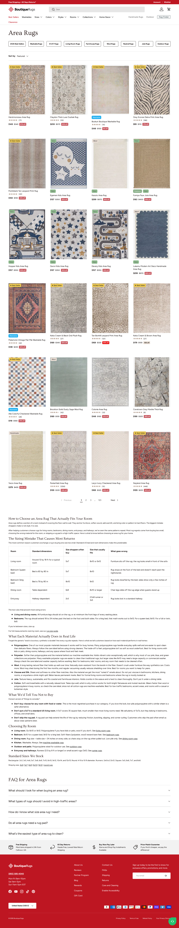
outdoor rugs (75, 746)
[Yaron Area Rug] (27, 456)
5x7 (25, 765)
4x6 (21, 765)
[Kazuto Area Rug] (110, 164)
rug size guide (52, 631)
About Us (78, 865)
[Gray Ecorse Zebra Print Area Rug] (152, 90)
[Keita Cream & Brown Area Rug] (152, 308)
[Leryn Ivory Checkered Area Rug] (110, 456)
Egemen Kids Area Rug (60, 195)
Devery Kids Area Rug (101, 266)
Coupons (78, 890)
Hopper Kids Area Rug (18, 266)
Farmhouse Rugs (92, 44)
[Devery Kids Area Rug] (110, 234)
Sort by (11, 56)
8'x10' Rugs (53, 44)
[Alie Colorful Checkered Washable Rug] (27, 382)
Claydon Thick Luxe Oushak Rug (64, 117)
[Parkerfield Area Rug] (68, 456)
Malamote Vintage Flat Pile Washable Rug (26, 340)
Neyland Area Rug (141, 483)
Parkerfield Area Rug (59, 483)
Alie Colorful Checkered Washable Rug (25, 414)
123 (99, 500)
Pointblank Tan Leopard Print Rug (23, 191)
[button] (169, 9)
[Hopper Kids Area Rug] (27, 234)
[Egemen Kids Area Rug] (68, 164)
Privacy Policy (120, 918)
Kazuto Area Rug (99, 195)
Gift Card (78, 895)
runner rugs (97, 750)
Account (156, 2)
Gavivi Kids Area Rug (59, 266)
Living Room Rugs (73, 44)
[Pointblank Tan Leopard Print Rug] (27, 164)
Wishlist (167, 2)
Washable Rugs (36, 44)
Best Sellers (13, 17)
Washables (26, 17)
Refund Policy (147, 918)
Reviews (77, 870)
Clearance (12, 22)
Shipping (106, 875)
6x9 (30, 765)
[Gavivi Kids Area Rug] (68, 234)
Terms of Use (134, 918)
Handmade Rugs (135, 17)
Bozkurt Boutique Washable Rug (106, 121)
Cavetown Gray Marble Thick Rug (148, 409)
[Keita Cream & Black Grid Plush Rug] (68, 308)
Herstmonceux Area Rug (19, 117)
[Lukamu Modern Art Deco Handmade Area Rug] (152, 234)
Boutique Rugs (19, 918)
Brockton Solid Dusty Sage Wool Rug (66, 409)
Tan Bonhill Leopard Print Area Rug (107, 335)
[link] (66, 500)
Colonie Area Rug (99, 409)
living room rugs (103, 730)
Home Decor (105, 17)
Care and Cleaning (110, 885)
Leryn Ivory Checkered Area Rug (106, 483)
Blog (76, 880)
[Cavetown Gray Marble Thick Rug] (152, 382)
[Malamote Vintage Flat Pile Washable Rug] (27, 308)
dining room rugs (129, 738)
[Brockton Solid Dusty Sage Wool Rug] (68, 382)
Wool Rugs (111, 44)
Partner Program (81, 875)
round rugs (48, 765)
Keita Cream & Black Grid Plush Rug (65, 335)
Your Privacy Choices (163, 918)
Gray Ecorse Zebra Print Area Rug (148, 117)
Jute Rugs (146, 44)
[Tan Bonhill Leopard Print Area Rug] (110, 308)
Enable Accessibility (111, 890)
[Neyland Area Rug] (152, 456)
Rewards (78, 885)
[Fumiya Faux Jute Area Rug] (152, 164)
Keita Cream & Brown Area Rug (147, 335)
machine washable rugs (53, 742)
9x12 (40, 765)
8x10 (35, 765)
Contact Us (107, 865)
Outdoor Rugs (163, 44)
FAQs (104, 870)
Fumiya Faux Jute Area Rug (145, 195)
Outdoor (150, 17)
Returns (105, 880)
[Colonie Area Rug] (110, 382)
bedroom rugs (112, 734)
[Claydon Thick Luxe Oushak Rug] (68, 90)
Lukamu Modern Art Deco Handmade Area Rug (149, 267)
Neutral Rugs (128, 44)
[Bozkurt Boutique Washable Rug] (110, 90)
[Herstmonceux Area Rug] (27, 90)
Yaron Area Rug (15, 483)
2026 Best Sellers (17, 44)
